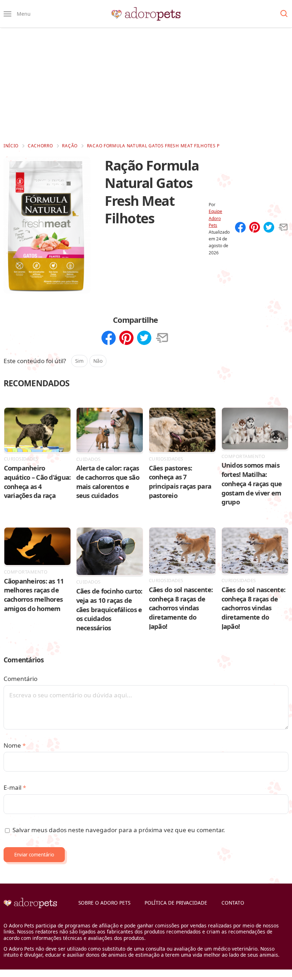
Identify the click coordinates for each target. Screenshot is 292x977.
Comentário (20, 679)
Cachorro (40, 146)
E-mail (15, 787)
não (98, 360)
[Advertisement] (146, 85)
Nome (15, 745)
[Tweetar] (269, 228)
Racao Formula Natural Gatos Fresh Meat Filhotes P (153, 146)
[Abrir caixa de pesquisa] (284, 14)
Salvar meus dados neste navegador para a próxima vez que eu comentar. (118, 830)
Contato (232, 902)
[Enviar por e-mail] (283, 228)
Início (11, 146)
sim (79, 360)
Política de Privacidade (176, 902)
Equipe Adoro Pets (215, 218)
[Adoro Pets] (146, 14)
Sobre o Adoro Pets (104, 902)
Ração (70, 146)
